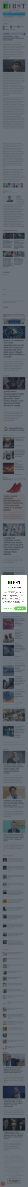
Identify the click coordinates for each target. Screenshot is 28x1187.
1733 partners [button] (11, 591)
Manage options (7, 608)
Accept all (20, 608)
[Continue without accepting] (25, 578)
